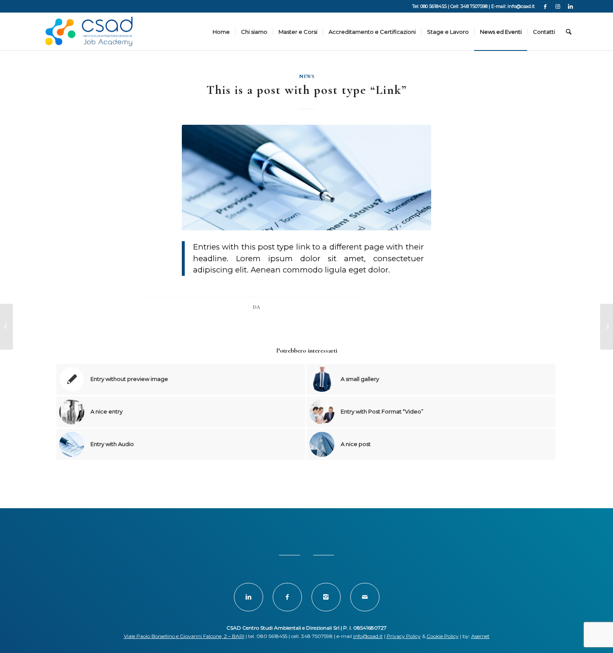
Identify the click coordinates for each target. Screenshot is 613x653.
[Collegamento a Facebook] (545, 6)
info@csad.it (368, 636)
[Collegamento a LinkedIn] (570, 6)
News (306, 76)
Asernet (480, 636)
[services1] (306, 177)
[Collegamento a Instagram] (558, 6)
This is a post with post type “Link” (306, 90)
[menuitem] (221, 31)
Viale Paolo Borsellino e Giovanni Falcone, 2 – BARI (184, 636)
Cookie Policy (443, 636)
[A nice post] (6, 327)
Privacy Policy (404, 636)
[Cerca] (568, 31)
